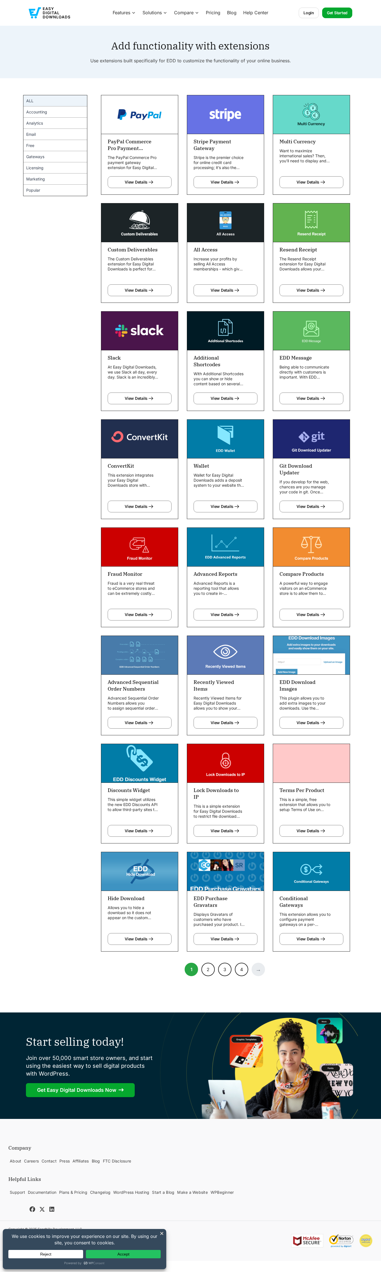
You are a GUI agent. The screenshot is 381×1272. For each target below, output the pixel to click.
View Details (136, 182)
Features (121, 12)
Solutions (152, 12)
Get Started (337, 12)
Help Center (255, 12)
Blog (232, 12)
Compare (184, 12)
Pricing (213, 12)
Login (308, 12)
